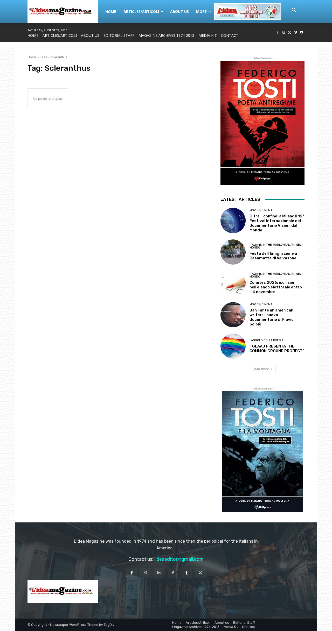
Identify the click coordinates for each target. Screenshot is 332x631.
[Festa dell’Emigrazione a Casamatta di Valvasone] (233, 252)
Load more (261, 369)
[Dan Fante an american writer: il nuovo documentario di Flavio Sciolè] (233, 314)
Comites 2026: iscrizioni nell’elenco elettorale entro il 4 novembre (276, 287)
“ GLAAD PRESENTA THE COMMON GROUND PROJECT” (277, 348)
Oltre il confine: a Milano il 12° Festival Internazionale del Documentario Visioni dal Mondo (277, 223)
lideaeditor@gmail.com (179, 559)
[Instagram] (284, 33)
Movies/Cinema (261, 210)
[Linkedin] (159, 573)
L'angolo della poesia (266, 340)
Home (32, 57)
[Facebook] (278, 33)
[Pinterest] (173, 573)
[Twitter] (290, 33)
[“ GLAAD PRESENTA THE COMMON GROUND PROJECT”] (233, 346)
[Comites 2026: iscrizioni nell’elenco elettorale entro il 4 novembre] (233, 283)
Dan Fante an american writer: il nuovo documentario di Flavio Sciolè (272, 317)
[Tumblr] (187, 573)
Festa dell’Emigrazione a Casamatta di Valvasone (273, 255)
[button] (294, 10)
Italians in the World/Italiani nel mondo (275, 246)
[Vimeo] (296, 33)
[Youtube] (302, 33)
